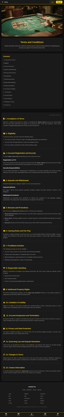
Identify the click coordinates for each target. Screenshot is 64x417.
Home (6, 415)
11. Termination (7, 92)
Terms (25, 403)
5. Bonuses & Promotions (9, 72)
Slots (10, 398)
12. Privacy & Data (7, 95)
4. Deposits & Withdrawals (9, 69)
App (25, 396)
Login (52, 2)
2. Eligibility (6, 63)
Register (59, 2)
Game (41, 396)
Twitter (34, 389)
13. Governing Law (7, 98)
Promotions (27, 398)
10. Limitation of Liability (9, 89)
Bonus (58, 415)
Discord (39, 389)
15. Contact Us (7, 105)
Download (32, 415)
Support (42, 400)
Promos (45, 415)
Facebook (29, 389)
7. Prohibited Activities (8, 79)
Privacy (41, 403)
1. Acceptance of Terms (9, 60)
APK (9, 396)
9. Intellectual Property (9, 85)
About (25, 400)
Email (24, 389)
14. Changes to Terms (8, 101)
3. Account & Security (8, 66)
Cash (10, 400)
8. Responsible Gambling (9, 82)
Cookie (10, 403)
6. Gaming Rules (7, 76)
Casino (18, 415)
